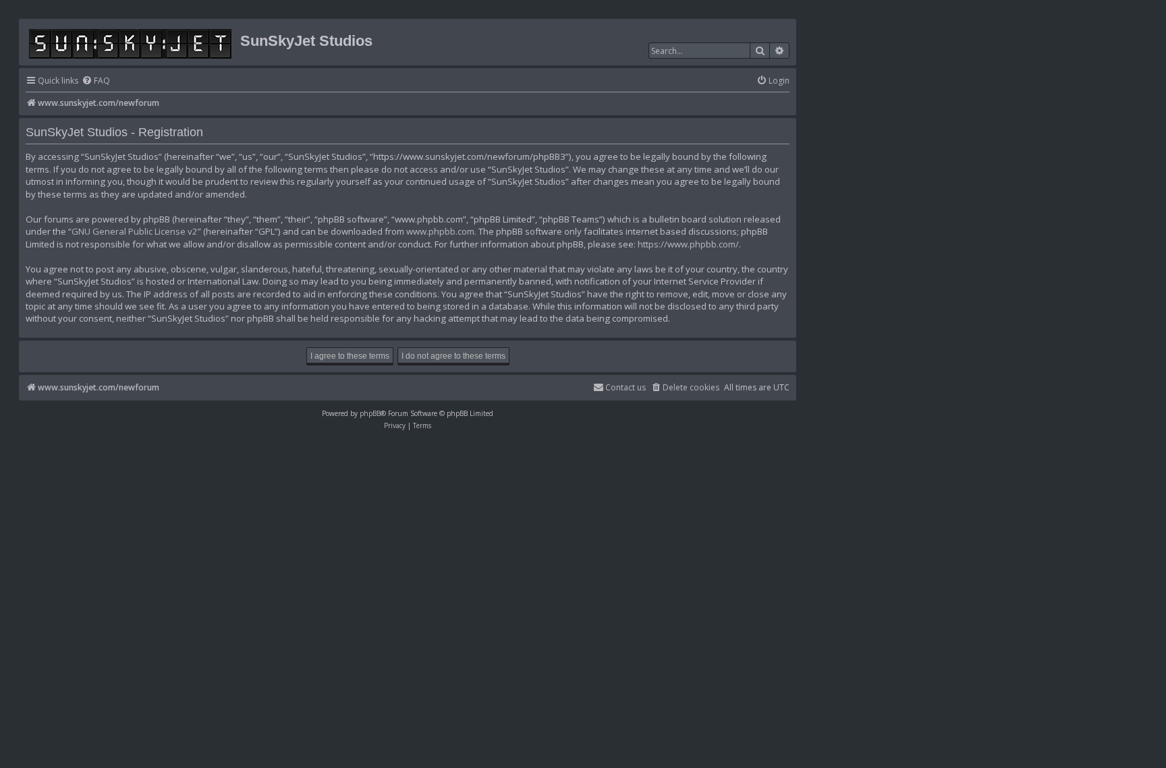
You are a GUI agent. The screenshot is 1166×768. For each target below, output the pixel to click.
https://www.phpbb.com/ (688, 244)
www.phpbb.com (440, 231)
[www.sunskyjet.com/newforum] (131, 41)
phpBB (370, 413)
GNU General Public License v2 (135, 231)
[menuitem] (96, 81)
